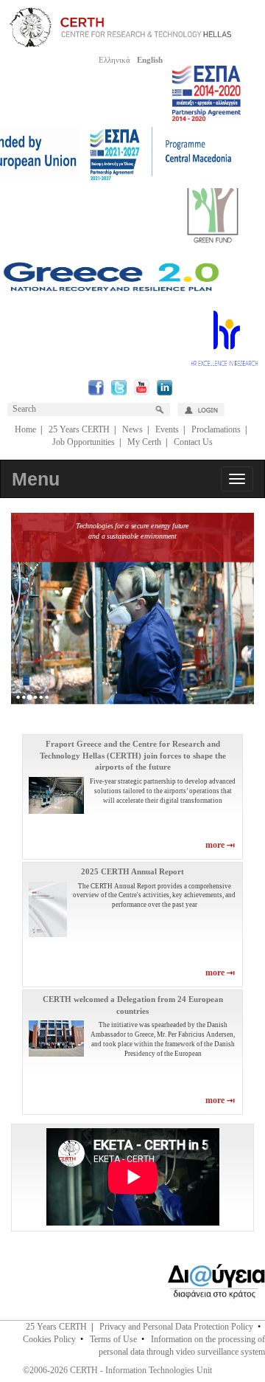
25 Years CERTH (79, 429)
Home (25, 429)
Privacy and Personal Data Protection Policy (176, 1326)
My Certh (144, 442)
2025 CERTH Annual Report (132, 871)
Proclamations (216, 429)
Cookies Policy (49, 1339)
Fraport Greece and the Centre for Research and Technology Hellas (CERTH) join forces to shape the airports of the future (133, 755)
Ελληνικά (114, 59)
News (132, 429)
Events (167, 429)
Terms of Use (113, 1339)
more (216, 845)
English (150, 59)
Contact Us (193, 442)
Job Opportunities (83, 442)
